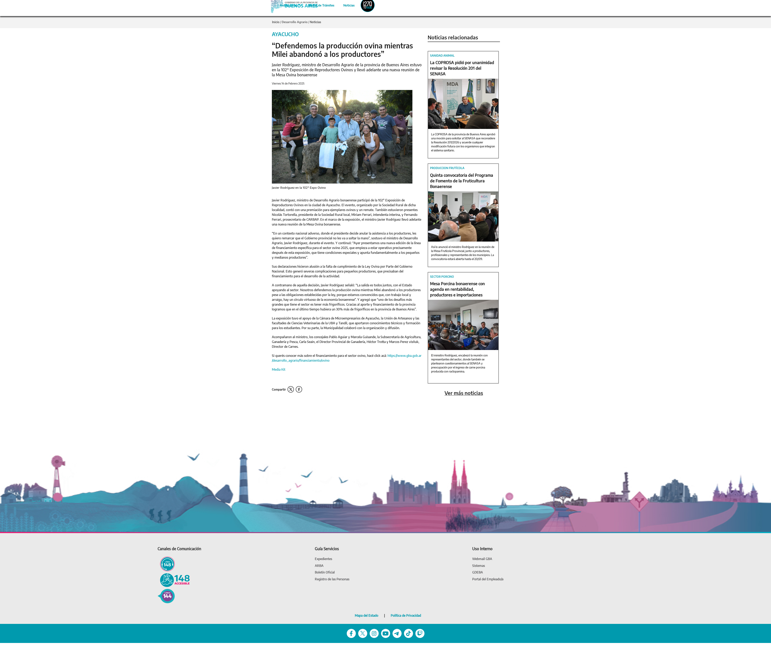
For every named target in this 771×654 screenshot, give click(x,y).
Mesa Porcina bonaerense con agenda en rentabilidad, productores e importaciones (457, 289)
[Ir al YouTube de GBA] (385, 633)
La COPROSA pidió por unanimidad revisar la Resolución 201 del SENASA (462, 68)
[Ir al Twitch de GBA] (419, 633)
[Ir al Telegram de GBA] (397, 633)
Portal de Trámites (319, 5)
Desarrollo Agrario (295, 22)
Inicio (275, 22)
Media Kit (278, 369)
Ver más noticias (464, 393)
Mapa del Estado (366, 615)
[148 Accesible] (174, 580)
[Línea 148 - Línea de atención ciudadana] (166, 563)
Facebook (299, 389)
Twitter (291, 389)
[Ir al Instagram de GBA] (374, 633)
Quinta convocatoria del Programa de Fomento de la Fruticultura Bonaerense (461, 180)
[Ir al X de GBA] (362, 633)
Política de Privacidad (406, 615)
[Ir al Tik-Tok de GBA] (408, 633)
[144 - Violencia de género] (166, 595)
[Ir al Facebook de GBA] (351, 633)
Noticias (345, 5)
